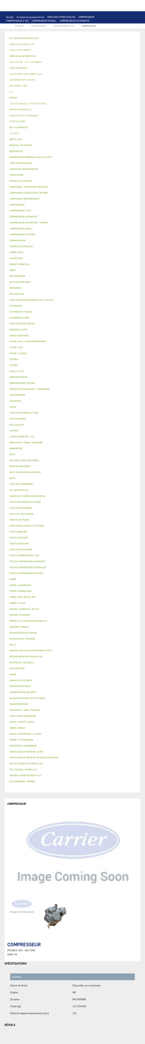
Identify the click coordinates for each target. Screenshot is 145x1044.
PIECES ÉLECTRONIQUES (19, 35)
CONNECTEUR (96, 69)
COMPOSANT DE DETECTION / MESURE (55, 43)
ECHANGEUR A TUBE (58, 47)
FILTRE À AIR (52, 114)
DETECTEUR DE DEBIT (17, 92)
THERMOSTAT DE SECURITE (47, 73)
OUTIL (74, 137)
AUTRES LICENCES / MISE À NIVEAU (86, 122)
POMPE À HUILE (62, 84)
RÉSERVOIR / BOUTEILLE (19, 107)
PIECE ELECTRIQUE (71, 58)
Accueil (10, 17)
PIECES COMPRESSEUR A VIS (21, 28)
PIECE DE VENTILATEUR (45, 58)
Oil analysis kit (18, 490)
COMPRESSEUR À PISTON (63, 24)
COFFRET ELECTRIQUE (18, 65)
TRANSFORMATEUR (43, 65)
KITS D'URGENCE (58, 137)
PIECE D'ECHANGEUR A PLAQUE (88, 47)
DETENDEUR (81, 95)
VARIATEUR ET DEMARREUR (21, 62)
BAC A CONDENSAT (57, 103)
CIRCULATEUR (66, 77)
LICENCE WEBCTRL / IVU (19, 122)
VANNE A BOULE (33, 110)
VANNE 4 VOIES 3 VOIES (91, 107)
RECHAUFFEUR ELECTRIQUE (71, 69)
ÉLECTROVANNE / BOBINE (58, 110)
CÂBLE (89, 62)
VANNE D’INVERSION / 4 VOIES (56, 95)
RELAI (59, 62)
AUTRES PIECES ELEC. (77, 73)
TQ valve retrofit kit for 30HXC (27, 698)
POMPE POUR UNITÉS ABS (53, 80)
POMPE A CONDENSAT (44, 77)
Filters (13, 365)
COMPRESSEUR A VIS (17, 20)
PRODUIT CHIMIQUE (65, 125)
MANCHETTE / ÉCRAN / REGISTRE (23, 118)
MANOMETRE (76, 140)
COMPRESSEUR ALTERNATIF (75, 20)
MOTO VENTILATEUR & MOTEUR (57, 50)
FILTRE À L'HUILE (15, 84)
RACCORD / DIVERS (90, 129)
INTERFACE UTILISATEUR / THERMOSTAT (28, 39)
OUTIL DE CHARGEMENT (19, 43)
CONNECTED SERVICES (18, 73)
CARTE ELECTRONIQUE (48, 35)
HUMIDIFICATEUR (72, 114)
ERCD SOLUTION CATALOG (61, 17)
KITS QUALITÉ (59, 140)
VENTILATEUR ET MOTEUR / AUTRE (80, 54)
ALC (80, 43)
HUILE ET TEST (78, 80)
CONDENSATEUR (96, 65)
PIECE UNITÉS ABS (16, 140)
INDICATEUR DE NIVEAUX (63, 129)
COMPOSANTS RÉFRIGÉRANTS (22, 88)
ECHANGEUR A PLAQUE (32, 47)
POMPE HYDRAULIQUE (18, 77)
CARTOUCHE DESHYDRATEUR (21, 95)
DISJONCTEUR (64, 65)
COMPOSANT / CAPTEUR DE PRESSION (61, 88)
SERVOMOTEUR (14, 110)
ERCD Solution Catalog (22, 323)
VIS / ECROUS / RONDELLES (54, 133)
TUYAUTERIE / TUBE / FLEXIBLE (34, 125)
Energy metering (19, 335)
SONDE (49, 69)
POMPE (95, 73)
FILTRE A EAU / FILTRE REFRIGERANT (26, 137)
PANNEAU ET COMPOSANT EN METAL (25, 103)
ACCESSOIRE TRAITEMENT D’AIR (24, 114)
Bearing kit (16, 151)
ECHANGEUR (92, 43)
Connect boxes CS (19, 264)
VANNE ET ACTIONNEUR (63, 107)
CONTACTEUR (46, 62)
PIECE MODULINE (38, 140)
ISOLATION (42, 107)
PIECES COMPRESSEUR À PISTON (65, 32)
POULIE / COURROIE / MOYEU (21, 129)
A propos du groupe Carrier (30, 17)
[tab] (72, 145)
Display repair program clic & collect (31, 300)
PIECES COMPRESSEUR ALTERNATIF (25, 32)
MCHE (12, 454)
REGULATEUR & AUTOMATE (89, 39)
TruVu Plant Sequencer (22, 716)
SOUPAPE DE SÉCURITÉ (44, 92)
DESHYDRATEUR (68, 92)
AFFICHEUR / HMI (62, 39)
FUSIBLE (80, 65)
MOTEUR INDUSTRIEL (17, 58)
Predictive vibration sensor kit (28, 621)
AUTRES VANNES (84, 110)
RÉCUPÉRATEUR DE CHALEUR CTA (62, 118)
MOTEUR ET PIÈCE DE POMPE (21, 80)
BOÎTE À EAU (77, 103)
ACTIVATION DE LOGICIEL (50, 122)
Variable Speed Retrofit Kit (25, 775)
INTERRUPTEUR (74, 62)
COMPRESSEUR (86, 17)
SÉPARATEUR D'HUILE (39, 84)
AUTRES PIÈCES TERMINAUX (21, 133)
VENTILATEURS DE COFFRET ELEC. (24, 69)
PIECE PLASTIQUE (82, 99)
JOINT (43, 129)
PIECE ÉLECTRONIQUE (20, 549)
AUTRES (10, 125)
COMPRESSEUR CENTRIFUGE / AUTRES (26, 24)
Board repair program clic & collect (30, 157)
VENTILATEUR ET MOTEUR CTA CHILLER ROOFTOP (32, 54)
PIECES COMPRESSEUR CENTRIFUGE (59, 28)
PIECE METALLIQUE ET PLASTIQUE (51, 99)
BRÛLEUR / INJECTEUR (92, 137)
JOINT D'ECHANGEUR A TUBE (21, 50)
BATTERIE (11, 47)
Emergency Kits (18, 329)
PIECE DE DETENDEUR (17, 99)
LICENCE (88, 118)
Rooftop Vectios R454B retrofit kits (30, 650)
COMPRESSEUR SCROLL (44, 20)
